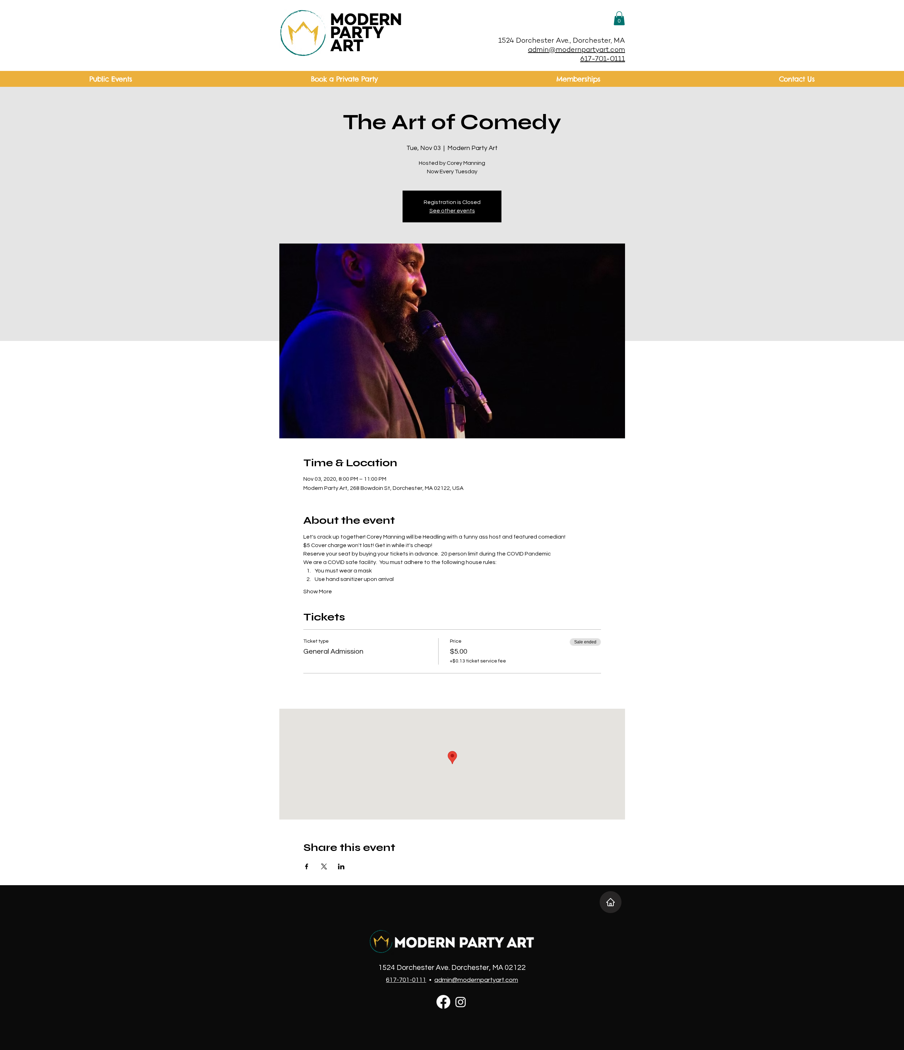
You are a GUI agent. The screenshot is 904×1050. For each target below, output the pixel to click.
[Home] (611, 902)
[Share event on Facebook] (306, 866)
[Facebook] (443, 1002)
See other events (452, 211)
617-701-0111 (602, 59)
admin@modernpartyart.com (576, 50)
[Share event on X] (324, 866)
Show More (317, 591)
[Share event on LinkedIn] (341, 866)
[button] (619, 18)
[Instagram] (461, 1002)
